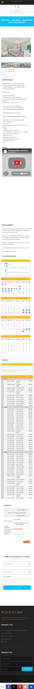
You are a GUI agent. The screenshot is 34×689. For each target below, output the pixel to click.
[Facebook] (8, 686)
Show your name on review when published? (22, 523)
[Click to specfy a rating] (14, 529)
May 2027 (11, 336)
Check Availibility (17, 587)
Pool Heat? (7, 577)
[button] (3, 47)
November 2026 (11, 298)
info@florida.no (16, 558)
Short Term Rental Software (26, 683)
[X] (14, 686)
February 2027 (11, 317)
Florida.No (24, 680)
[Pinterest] (20, 686)
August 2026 (11, 279)
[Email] (25, 686)
